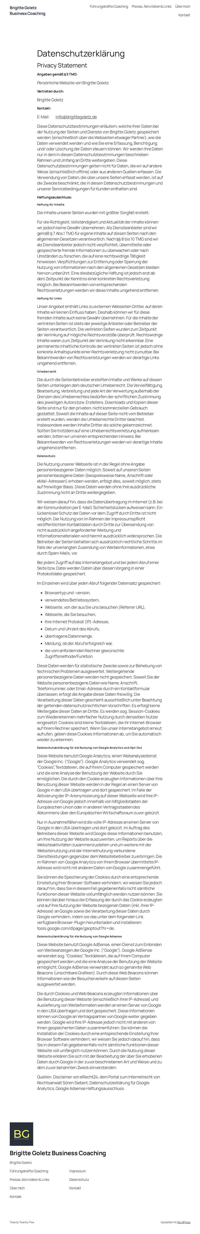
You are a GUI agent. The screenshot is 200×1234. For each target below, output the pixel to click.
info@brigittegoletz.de (76, 116)
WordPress (183, 1222)
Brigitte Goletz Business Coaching (28, 10)
